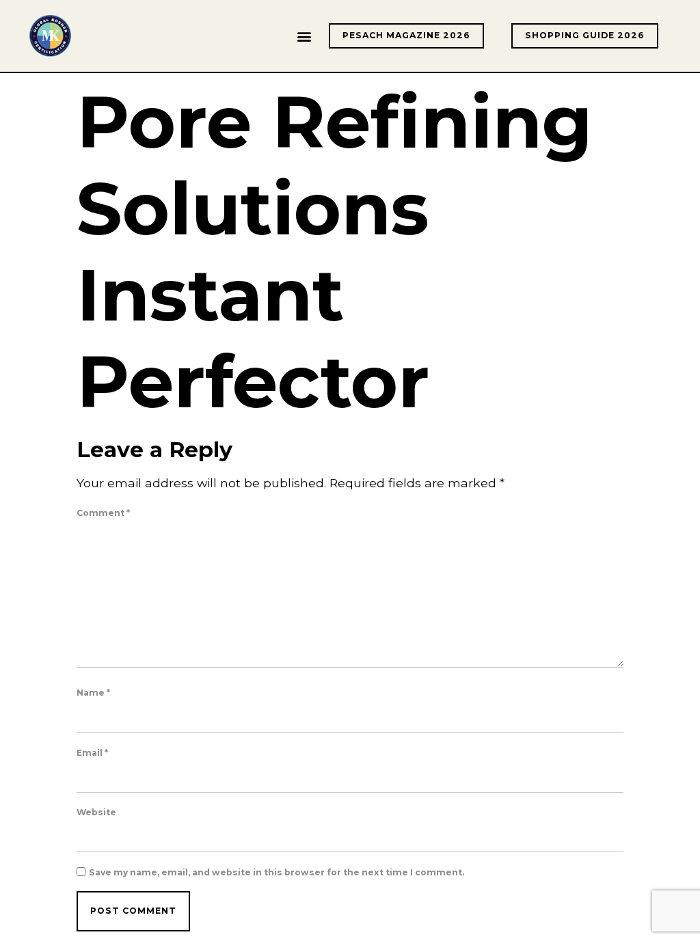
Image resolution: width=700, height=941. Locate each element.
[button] (304, 36)
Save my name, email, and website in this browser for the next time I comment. (276, 873)
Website (96, 812)
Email (92, 753)
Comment (103, 513)
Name (93, 693)
